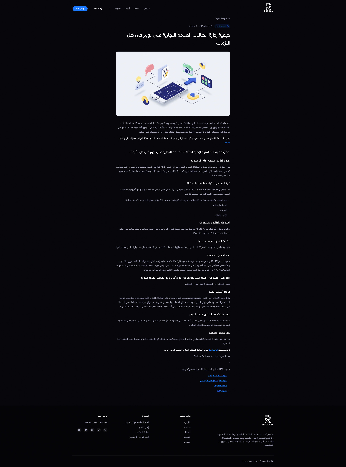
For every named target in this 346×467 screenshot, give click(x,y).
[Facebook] (92, 430)
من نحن (147, 9)
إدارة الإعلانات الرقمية (217, 376)
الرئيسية (187, 422)
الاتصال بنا (213, 350)
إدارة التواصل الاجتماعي (139, 437)
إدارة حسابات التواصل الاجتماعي (213, 381)
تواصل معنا (80, 9)
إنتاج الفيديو (222, 391)
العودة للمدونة (221, 19)
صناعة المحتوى (220, 386)
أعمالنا (127, 9)
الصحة (227, 143)
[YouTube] (79, 430)
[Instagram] (99, 430)
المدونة (118, 9)
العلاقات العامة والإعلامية (137, 422)
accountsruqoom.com (96, 422)
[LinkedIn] (86, 430)
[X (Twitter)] (105, 430)
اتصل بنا (187, 442)
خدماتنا (136, 9)
